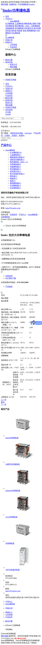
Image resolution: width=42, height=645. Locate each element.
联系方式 (13, 64)
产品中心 (9, 19)
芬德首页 (13, 215)
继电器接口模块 (30, 23)
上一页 (3, 400)
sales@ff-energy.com (12, 208)
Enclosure (28, 133)
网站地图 (4, 4)
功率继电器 (35, 26)
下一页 (3, 404)
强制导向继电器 (17, 160)
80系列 (21, 135)
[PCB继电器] (6, 35)
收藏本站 (13, 4)
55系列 (7, 135)
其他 (24, 31)
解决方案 (9, 60)
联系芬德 (9, 62)
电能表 (19, 31)
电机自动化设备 (16, 133)
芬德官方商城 (10, 80)
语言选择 (9, 110)
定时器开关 (28, 28)
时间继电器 (19, 28)
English (31, 4)
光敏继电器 (9, 28)
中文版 (8, 112)
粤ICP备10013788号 (20, 638)
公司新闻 (13, 45)
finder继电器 (10, 150)
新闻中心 (9, 42)
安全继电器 (15, 33)
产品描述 (9, 286)
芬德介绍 (9, 40)
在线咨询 (9, 276)
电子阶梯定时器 (17, 174)
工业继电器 (19, 23)
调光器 (14, 31)
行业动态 (13, 47)
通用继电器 (31, 31)
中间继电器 (15, 185)
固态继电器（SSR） (23, 26)
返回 (2, 402)
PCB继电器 (9, 23)
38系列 (14, 135)
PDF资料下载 (10, 278)
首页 (7, 16)
